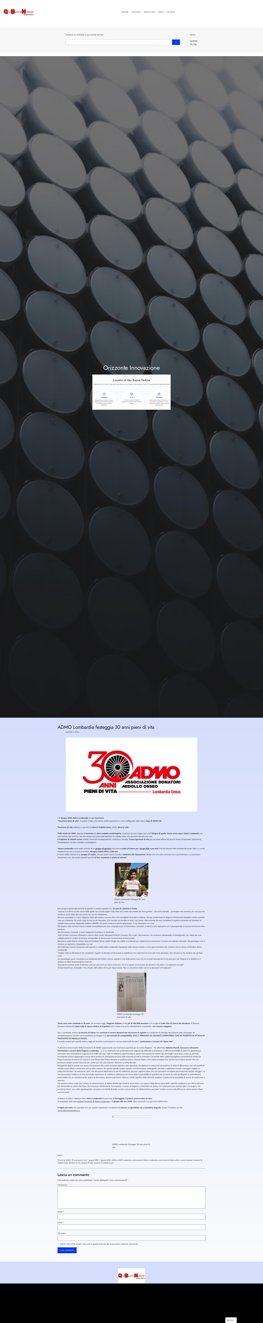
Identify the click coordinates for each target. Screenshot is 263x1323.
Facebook (193, 41)
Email (61, 1222)
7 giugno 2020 (105, 1160)
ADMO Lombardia (124, 1160)
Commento (63, 1185)
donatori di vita (74, 1163)
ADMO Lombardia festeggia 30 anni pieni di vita (106, 727)
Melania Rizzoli (87, 1163)
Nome (61, 1212)
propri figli (144, 848)
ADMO (113, 1160)
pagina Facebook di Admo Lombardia (93, 1101)
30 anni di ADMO (64, 1160)
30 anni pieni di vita (79, 1160)
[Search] (176, 42)
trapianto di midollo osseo (103, 1163)
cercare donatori (186, 1160)
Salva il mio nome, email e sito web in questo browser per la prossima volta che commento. (99, 1244)
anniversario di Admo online (168, 1160)
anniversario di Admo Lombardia (144, 1160)
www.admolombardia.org (69, 1110)
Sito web (61, 1233)
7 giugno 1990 (93, 1160)
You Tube (193, 44)
